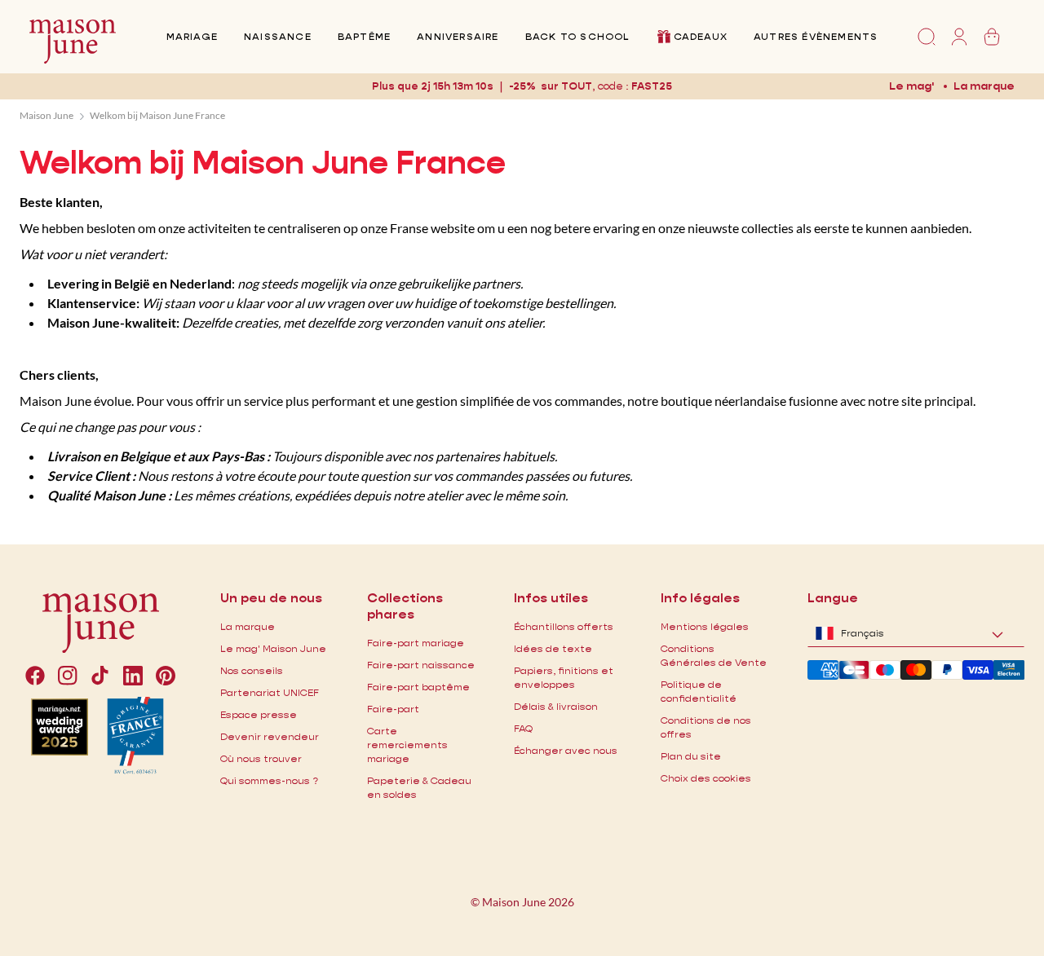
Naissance (278, 36)
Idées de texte (553, 648)
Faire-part (393, 709)
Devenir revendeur (269, 736)
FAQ (523, 728)
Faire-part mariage (415, 643)
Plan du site (691, 756)
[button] (651, 86)
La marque (984, 85)
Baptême (364, 36)
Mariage (192, 36)
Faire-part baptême (418, 687)
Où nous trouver (261, 758)
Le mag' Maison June (273, 648)
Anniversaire (457, 36)
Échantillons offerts (563, 626)
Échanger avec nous (565, 750)
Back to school (577, 36)
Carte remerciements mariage (407, 744)
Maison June (46, 115)
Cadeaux (701, 36)
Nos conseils (251, 670)
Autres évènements (816, 36)
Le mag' (911, 85)
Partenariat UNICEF (269, 692)
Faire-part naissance (421, 665)
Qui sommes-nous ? (269, 780)
